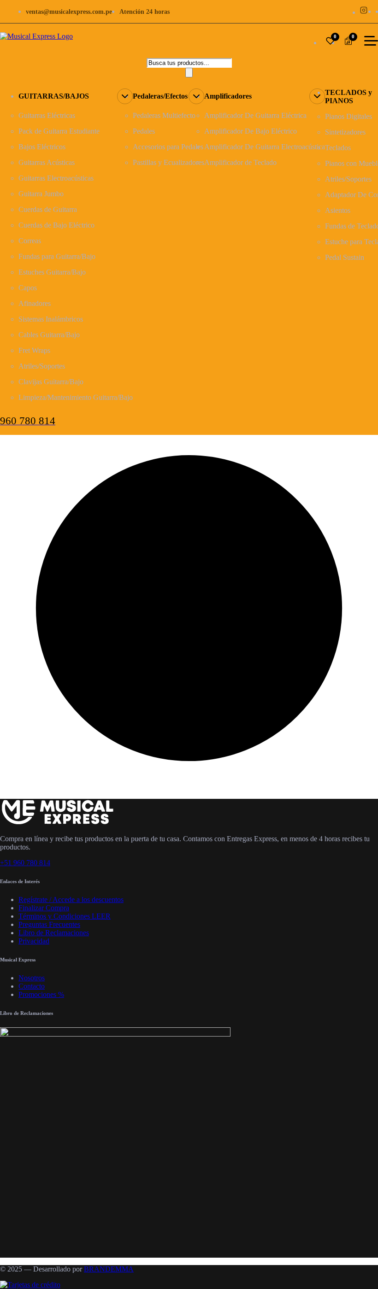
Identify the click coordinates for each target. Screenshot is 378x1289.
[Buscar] (189, 72)
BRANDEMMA (109, 1269)
